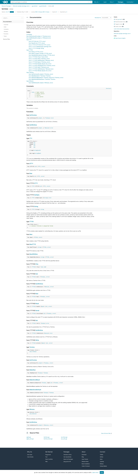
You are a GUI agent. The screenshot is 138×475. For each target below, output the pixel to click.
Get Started (48, 452)
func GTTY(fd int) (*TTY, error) (37, 41)
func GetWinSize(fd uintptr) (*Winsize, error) (41, 82)
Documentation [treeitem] (7, 21)
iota (33, 92)
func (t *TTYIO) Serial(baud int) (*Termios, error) (42, 65)
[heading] (6, 2)
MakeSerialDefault (35, 389)
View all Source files (105, 433)
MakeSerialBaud (35, 380)
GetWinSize (39, 284)
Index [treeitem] (5, 27)
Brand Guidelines (86, 463)
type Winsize (29, 81)
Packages (120, 2)
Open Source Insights (120, 38)
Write (37, 340)
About (83, 452)
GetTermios (33, 360)
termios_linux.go (48, 439)
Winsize (47, 127)
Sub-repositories (67, 456)
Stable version (118, 26)
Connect (102, 452)
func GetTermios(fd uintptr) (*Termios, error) (41, 74)
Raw (31, 173)
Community (130, 2)
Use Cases (29, 454)
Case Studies (30, 456)
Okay (101, 472)
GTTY (31, 163)
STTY (36, 183)
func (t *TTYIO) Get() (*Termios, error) (39, 58)
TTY (31, 138)
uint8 (39, 150)
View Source (108, 88)
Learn (105, 2)
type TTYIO (29, 50)
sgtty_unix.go (30, 439)
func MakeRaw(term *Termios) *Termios (40, 76)
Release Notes (85, 461)
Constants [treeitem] (6, 29)
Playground (48, 454)
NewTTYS (33, 244)
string (35, 150)
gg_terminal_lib (42, 6)
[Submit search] (91, 2)
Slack (101, 459)
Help (46, 461)
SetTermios (33, 115)
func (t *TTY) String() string (36, 48)
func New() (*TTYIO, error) (36, 51)
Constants (29, 34)
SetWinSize (33, 125)
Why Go (96, 2)
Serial (37, 310)
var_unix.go (64, 439)
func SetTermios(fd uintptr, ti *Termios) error (38, 36)
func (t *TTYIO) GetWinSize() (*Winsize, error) (41, 60)
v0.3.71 (5, 11)
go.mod (119, 19)
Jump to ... (5, 18)
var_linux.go (64, 437)
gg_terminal (34, 6)
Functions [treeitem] (6, 33)
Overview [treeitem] (6, 24)
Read (37, 303)
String (36, 206)
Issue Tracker (85, 459)
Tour (46, 456)
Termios (48, 118)
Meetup (101, 463)
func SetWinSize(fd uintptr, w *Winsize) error (38, 38)
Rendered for (98, 17)
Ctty (37, 264)
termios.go (47, 437)
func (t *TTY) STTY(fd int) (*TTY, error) (39, 45)
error (52, 118)
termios (50, 6)
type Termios (30, 72)
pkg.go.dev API (67, 461)
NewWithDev (34, 254)
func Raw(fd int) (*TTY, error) (37, 43)
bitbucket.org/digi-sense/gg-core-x (21, 6)
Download (84, 454)
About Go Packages (68, 459)
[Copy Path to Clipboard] (53, 6)
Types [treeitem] (5, 36)
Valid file (119, 19)
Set (37, 320)
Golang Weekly (103, 466)
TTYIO (32, 221)
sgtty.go (28, 437)
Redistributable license (120, 21)
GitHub (101, 456)
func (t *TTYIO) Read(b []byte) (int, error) (40, 63)
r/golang (102, 461)
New (31, 234)
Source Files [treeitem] (6, 39)
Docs (111, 2)
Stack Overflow (49, 459)
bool (40, 153)
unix (31, 351)
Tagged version (119, 24)
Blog (83, 456)
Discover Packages (6, 6)
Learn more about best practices (121, 28)
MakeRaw (33, 370)
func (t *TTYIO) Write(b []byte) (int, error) (40, 70)
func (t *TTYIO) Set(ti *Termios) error (39, 67)
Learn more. (95, 472)
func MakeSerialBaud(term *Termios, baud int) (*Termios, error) (46, 77)
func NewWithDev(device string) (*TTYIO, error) (42, 55)
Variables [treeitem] (6, 31)
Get (37, 274)
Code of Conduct (86, 466)
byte (43, 306)
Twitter (101, 454)
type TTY (28, 39)
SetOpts (36, 195)
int (34, 142)
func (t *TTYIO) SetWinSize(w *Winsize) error (41, 69)
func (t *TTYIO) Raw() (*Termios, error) (39, 62)
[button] (114, 19)
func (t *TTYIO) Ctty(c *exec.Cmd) (38, 57)
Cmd (45, 267)
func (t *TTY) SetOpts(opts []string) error (40, 46)
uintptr (40, 118)
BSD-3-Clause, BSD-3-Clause (42, 11)
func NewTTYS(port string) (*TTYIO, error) (40, 53)
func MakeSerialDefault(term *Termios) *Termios (42, 79)
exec (42, 267)
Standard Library (68, 454)
